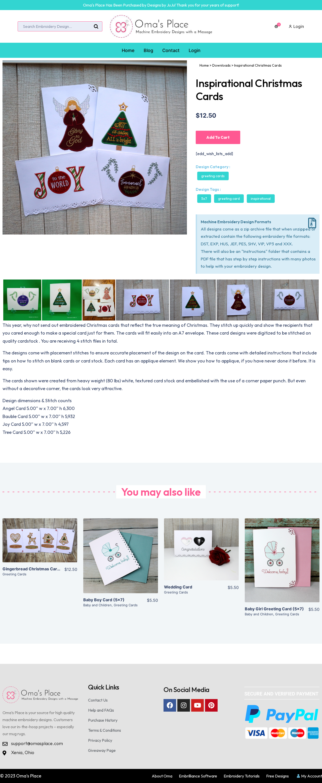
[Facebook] (170, 705)
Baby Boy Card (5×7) (104, 599)
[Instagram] (183, 705)
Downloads (221, 65)
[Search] (96, 26)
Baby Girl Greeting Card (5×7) (274, 608)
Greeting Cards (213, 176)
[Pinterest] (211, 705)
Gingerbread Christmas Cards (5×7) (38, 568)
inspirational (261, 198)
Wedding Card (178, 586)
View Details (40, 544)
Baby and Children (97, 605)
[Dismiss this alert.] (312, 223)
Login (298, 26)
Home (204, 65)
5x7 (204, 198)
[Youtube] (197, 705)
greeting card (229, 198)
